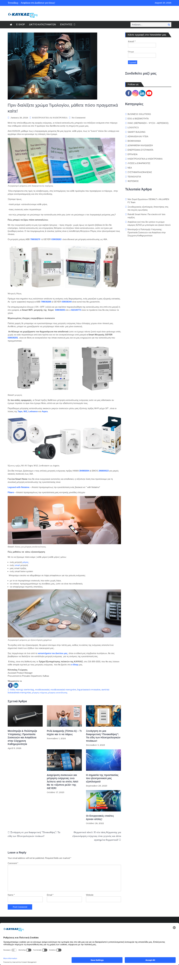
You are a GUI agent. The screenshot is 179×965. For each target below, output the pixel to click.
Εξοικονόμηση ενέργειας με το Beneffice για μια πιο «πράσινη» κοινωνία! (57, 3)
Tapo (20, 411)
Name (11, 895)
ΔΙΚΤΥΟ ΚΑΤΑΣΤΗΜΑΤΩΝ (42, 24)
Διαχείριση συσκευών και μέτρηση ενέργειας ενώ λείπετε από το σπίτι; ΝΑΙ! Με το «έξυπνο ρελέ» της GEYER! (62, 782)
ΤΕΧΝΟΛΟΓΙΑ (134, 176)
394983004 (84, 471)
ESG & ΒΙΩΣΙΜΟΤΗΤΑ (138, 118)
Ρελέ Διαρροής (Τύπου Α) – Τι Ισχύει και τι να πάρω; (64, 733)
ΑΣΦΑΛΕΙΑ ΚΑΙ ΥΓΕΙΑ (138, 136)
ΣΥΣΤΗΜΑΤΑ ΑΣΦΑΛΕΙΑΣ (140, 172)
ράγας (25, 562)
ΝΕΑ (130, 168)
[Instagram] (135, 93)
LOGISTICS (133, 127)
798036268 (46, 301)
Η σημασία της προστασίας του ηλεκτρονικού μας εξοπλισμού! (102, 778)
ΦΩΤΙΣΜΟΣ (133, 181)
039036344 (67, 301)
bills (12, 689)
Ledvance (33, 411)
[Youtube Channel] (149, 93)
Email (50, 895)
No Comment (78, 117)
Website (89, 895)
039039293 (60, 310)
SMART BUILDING (136, 132)
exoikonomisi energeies (63, 689)
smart (17, 565)
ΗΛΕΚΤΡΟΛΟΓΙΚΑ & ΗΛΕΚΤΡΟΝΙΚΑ (50, 117)
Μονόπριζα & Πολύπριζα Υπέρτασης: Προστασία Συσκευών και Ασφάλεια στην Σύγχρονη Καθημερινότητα (22, 737)
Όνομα (131, 51)
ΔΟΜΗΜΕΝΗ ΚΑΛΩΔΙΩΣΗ (140, 145)
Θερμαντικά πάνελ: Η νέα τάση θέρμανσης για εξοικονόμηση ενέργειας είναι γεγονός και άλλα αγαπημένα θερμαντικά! (96, 836)
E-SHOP (20, 24)
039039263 (56, 239)
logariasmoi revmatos (88, 689)
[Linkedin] (15, 685)
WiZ (25, 411)
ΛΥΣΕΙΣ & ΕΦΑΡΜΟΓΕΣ (139, 163)
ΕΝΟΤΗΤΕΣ (66, 24)
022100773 (76, 310)
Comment (13, 863)
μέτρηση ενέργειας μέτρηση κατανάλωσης (49, 692)
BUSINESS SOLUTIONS (139, 114)
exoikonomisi (42, 689)
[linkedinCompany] (142, 93)
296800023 (104, 471)
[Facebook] (10, 685)
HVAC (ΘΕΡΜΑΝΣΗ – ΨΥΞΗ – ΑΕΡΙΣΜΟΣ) (148, 123)
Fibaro (11, 492)
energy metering (25, 689)
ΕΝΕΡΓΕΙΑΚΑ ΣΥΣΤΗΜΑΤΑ (140, 150)
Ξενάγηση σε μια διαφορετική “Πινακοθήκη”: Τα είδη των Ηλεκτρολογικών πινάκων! (103, 736)
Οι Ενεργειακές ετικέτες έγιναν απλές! (100, 817)
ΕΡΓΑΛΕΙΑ (132, 154)
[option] (63, 2)
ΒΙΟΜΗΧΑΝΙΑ (134, 141)
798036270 (35, 239)
